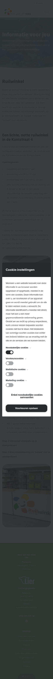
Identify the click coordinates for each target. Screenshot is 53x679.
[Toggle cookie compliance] (9, 363)
